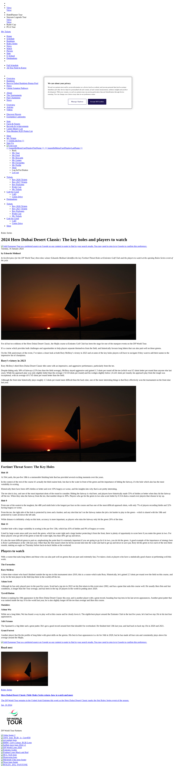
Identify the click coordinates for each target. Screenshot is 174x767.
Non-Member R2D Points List (20, 131)
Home (9, 36)
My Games (16, 160)
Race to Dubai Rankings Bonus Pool (22, 83)
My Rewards (17, 158)
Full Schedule (12, 65)
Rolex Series (12, 43)
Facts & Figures (13, 124)
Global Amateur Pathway (17, 88)
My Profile (16, 165)
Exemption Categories (16, 117)
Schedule (10, 39)
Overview (11, 78)
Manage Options (77, 101)
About (9, 93)
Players (10, 51)
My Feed (16, 155)
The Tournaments (14, 95)
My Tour (16, 153)
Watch (9, 48)
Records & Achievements (17, 126)
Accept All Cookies (97, 101)
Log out (15, 172)
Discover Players (14, 114)
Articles (10, 107)
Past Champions (13, 98)
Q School (11, 56)
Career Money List (15, 129)
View (9, 8)
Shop (14, 167)
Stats (9, 53)
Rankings (11, 41)
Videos (10, 110)
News (9, 46)
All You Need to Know (17, 68)
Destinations (12, 58)
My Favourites (18, 163)
